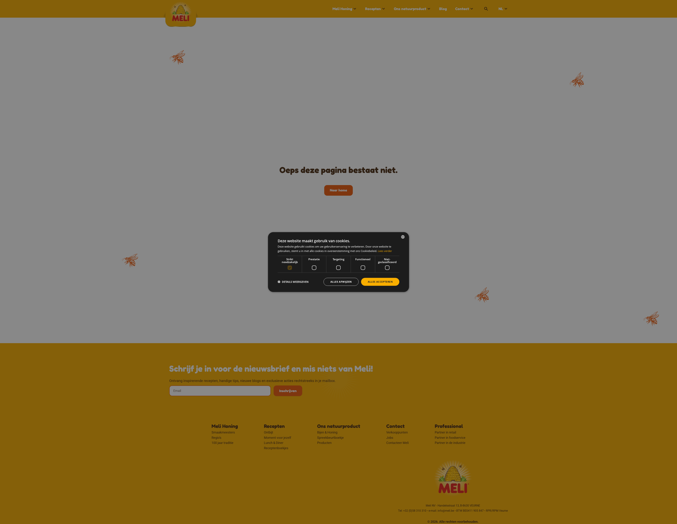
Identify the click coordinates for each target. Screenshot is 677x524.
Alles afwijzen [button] (341, 281)
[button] (293, 282)
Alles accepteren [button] (380, 281)
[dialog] (338, 262)
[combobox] (403, 237)
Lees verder (385, 251)
